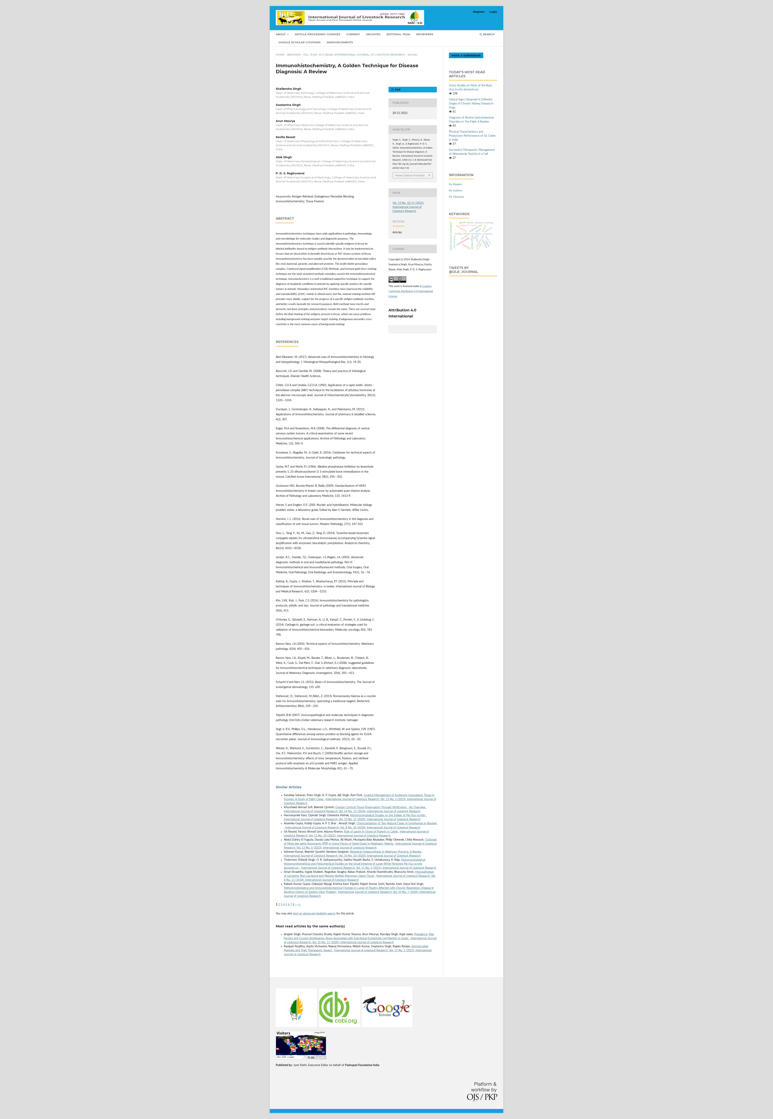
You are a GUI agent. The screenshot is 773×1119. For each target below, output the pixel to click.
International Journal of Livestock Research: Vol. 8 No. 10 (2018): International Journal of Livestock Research (352, 827)
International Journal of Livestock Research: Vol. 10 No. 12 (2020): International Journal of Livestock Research (352, 819)
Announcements (340, 42)
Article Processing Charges (317, 34)
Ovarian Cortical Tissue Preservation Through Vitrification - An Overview (380, 807)
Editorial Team (398, 34)
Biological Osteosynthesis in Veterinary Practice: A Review (386, 851)
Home (280, 54)
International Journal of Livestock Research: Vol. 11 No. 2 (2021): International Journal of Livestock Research (368, 868)
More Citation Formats (410, 175)
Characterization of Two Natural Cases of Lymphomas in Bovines (397, 823)
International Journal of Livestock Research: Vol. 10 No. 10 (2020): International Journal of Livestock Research (352, 855)
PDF (397, 89)
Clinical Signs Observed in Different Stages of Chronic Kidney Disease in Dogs (471, 103)
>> (299, 904)
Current (353, 34)
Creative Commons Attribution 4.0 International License (411, 291)
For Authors (455, 190)
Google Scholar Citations (299, 42)
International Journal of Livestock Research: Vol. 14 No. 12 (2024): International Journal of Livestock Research (352, 811)
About (281, 34)
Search (488, 34)
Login (493, 11)
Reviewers (424, 34)
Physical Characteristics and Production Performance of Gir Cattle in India (472, 135)
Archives (373, 34)
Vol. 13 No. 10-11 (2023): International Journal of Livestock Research (354, 54)
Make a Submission (466, 55)
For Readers (455, 184)
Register (479, 11)
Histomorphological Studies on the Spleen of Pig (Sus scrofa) (388, 815)
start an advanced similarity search (314, 913)
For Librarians (456, 197)
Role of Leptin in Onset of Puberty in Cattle (371, 831)
